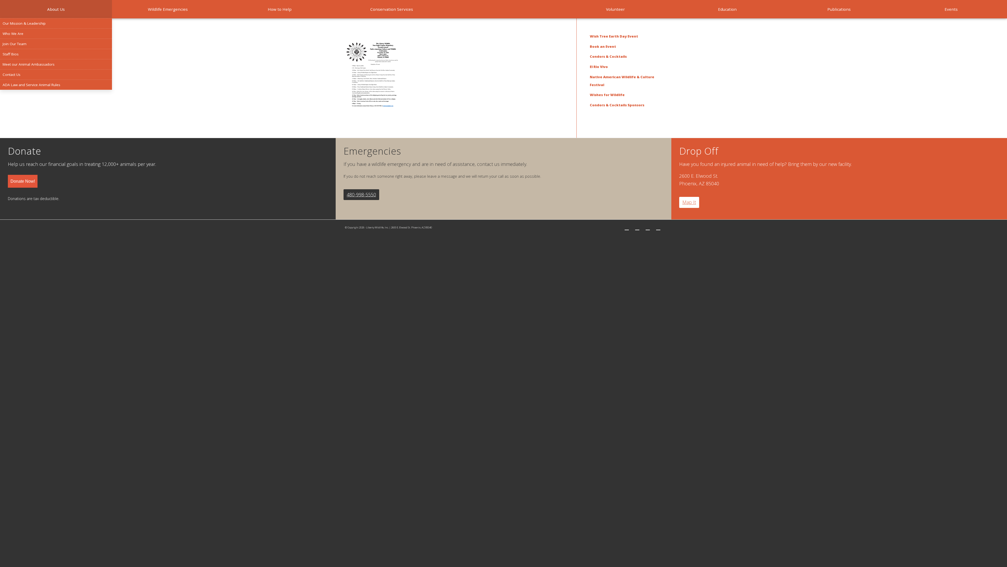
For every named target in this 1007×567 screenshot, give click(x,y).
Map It (689, 202)
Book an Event (603, 46)
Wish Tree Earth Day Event (614, 36)
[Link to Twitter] (627, 228)
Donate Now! (22, 181)
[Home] (504, 9)
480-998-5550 (361, 194)
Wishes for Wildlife (607, 94)
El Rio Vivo (599, 66)
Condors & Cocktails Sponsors (617, 105)
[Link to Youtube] (658, 228)
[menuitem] (56, 9)
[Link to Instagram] (648, 228)
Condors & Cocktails (608, 56)
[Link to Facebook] (637, 228)
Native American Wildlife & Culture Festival (622, 81)
